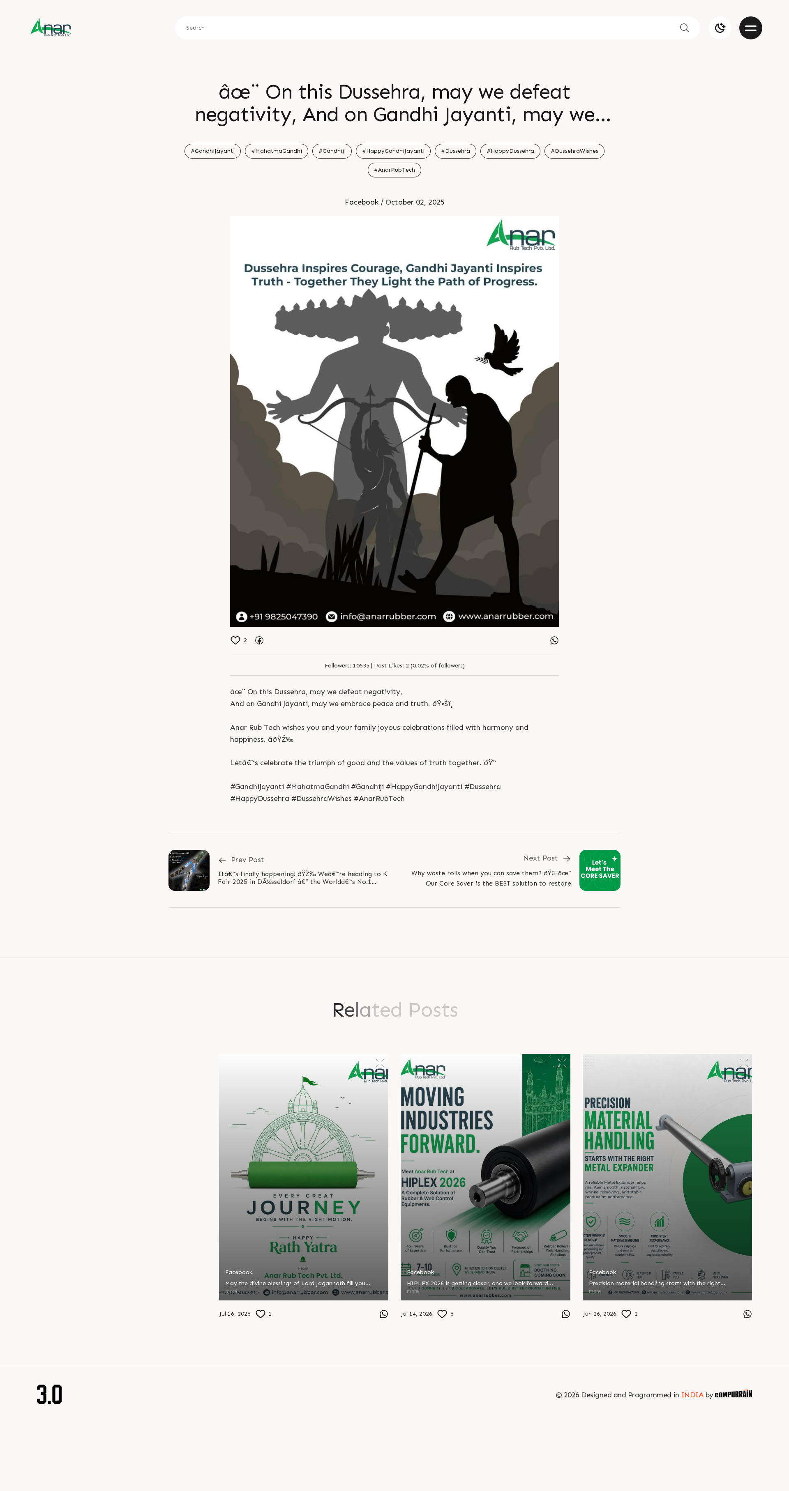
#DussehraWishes (574, 150)
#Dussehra (455, 150)
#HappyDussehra (510, 150)
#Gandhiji (332, 150)
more (49, 1312)
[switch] (719, 27)
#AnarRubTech (394, 169)
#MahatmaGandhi (276, 150)
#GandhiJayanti (213, 150)
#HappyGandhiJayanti (393, 150)
